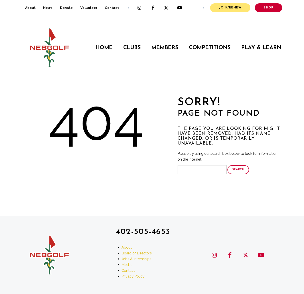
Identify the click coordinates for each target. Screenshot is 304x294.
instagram (139, 7)
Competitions (210, 47)
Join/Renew (230, 7)
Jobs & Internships (136, 259)
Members (164, 47)
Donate (66, 8)
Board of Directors (137, 253)
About (30, 8)
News (48, 8)
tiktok (192, 7)
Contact (112, 8)
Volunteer (88, 8)
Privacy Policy (133, 276)
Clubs (132, 47)
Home (104, 47)
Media (127, 265)
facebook (152, 7)
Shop (268, 7)
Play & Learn (261, 47)
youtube (179, 7)
